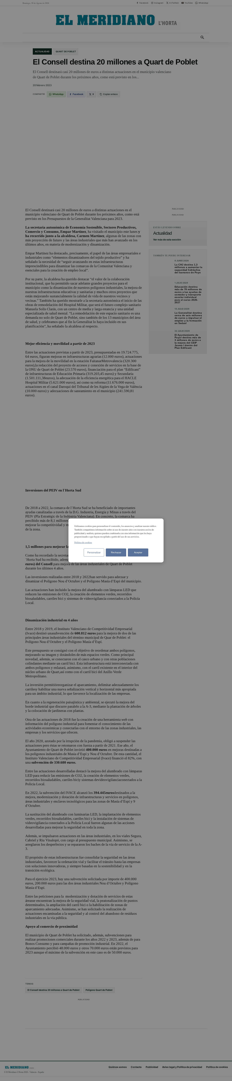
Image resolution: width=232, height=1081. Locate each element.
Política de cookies (83, 542)
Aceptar (138, 552)
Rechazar (116, 552)
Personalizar (94, 552)
